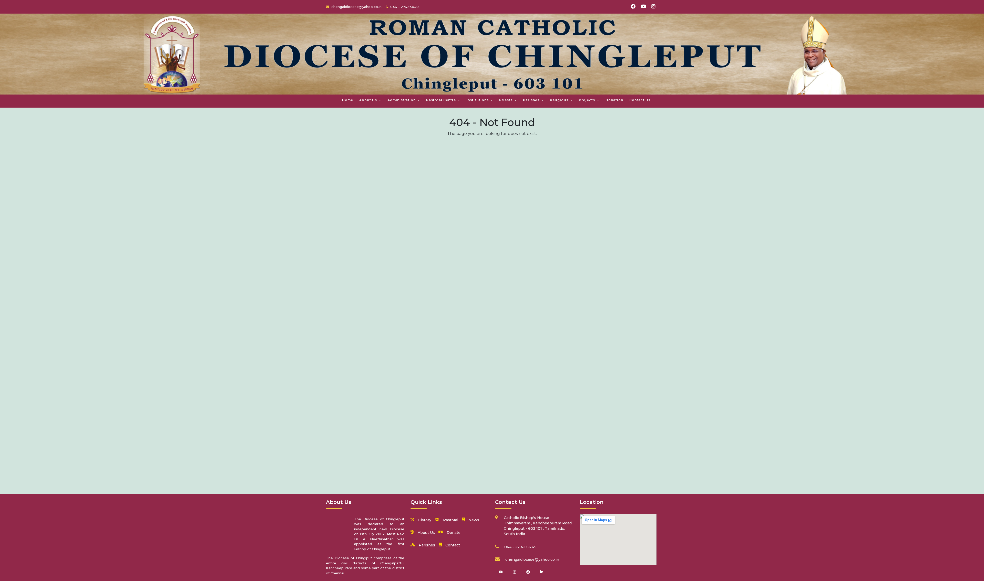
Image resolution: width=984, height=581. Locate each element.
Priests (505, 100)
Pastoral (450, 520)
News (473, 520)
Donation (614, 100)
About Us (368, 100)
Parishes (531, 100)
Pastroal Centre (441, 100)
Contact (452, 545)
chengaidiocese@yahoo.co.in (532, 559)
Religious (559, 100)
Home (347, 100)
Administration (401, 100)
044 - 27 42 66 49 (520, 547)
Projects (587, 100)
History (424, 520)
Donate (453, 532)
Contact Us (639, 100)
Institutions (477, 100)
